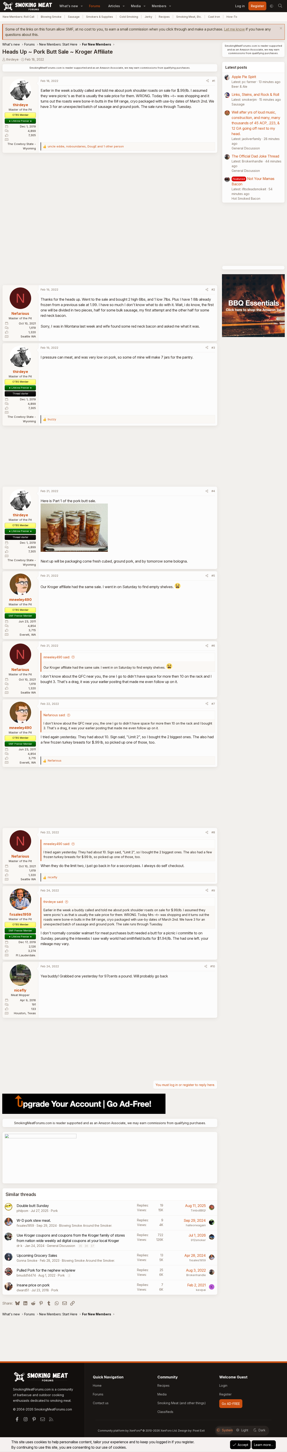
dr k (19, 1246)
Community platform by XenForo (137, 1430)
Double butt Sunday (33, 1205)
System (227, 1430)
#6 (213, 645)
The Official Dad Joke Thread (255, 156)
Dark (262, 1430)
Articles (114, 6)
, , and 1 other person (86, 146)
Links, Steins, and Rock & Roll (255, 94)
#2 (213, 289)
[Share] (207, 81)
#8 (213, 832)
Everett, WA (28, 634)
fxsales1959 (25, 1225)
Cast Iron (214, 16)
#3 (213, 347)
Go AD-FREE (231, 1404)
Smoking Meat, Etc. (189, 16)
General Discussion (61, 1246)
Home (97, 1385)
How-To (231, 16)
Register (225, 1394)
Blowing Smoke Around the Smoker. (85, 1225)
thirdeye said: (53, 902)
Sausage (74, 16)
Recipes (164, 16)
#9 (213, 890)
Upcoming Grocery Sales (37, 1255)
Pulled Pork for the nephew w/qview (46, 1270)
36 (86, 1246)
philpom (22, 1211)
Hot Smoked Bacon (246, 198)
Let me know (234, 29)
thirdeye (12, 59)
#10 (212, 966)
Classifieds (165, 1412)
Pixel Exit (199, 1430)
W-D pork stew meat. (34, 1220)
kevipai (201, 1290)
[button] (81, 6)
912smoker (198, 1240)
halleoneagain (196, 1225)
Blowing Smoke (51, 16)
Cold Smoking (129, 16)
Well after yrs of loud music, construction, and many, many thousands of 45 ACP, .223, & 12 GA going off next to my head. (256, 123)
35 (80, 1246)
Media (136, 6)
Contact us (101, 1403)
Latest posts (236, 67)
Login (223, 1385)
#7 (213, 703)
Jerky (148, 16)
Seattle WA (28, 336)
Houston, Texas (25, 1013)
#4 (213, 491)
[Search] (280, 6)
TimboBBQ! (198, 1210)
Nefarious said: (54, 715)
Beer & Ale (239, 86)
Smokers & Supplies (99, 16)
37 (92, 1246)
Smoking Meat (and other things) (181, 1403)
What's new (68, 6)
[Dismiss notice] (280, 28)
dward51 (23, 1290)
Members (159, 6)
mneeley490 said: (56, 657)
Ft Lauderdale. (26, 955)
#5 (213, 575)
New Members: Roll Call (18, 16)
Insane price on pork (33, 1285)
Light (244, 1430)
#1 (213, 81)
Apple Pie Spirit (244, 76)
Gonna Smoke (27, 1260)
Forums (94, 6)
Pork (54, 1211)
